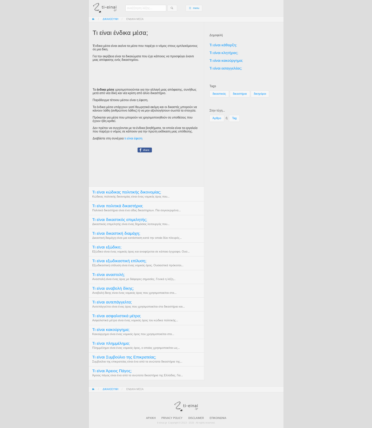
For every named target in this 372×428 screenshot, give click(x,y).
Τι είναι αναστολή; (108, 274)
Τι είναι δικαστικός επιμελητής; (119, 219)
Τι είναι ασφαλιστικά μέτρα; (116, 316)
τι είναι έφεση (133, 138)
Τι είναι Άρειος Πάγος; (112, 371)
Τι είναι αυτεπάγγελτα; (112, 302)
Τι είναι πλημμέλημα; (111, 343)
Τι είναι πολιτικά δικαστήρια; (117, 206)
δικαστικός (219, 93)
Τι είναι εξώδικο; (106, 247)
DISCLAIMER (196, 418)
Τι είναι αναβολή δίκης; (113, 288)
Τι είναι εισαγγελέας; (225, 68)
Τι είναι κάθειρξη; (223, 45)
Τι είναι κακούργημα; (111, 329)
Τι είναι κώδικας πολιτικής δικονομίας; (126, 192)
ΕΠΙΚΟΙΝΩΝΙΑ (218, 418)
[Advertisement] (146, 74)
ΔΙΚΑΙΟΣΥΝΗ (110, 19)
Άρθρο (217, 118)
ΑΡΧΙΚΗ (151, 418)
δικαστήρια (240, 93)
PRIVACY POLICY (172, 418)
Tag (234, 118)
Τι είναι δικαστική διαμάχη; (116, 233)
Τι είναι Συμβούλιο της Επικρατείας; (124, 357)
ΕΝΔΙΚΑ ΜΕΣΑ (135, 19)
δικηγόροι (260, 93)
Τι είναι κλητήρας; (223, 53)
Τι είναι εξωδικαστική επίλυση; (119, 261)
